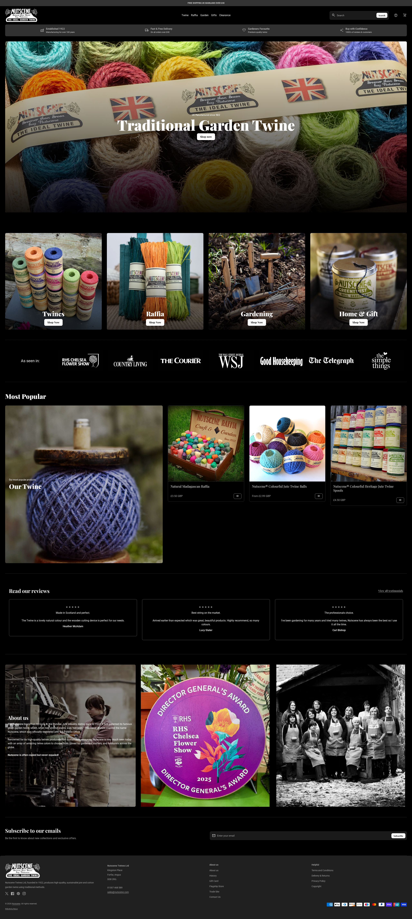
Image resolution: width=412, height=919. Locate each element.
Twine (185, 15)
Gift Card (213, 881)
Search (382, 15)
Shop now (206, 136)
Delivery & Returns (321, 875)
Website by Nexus (11, 909)
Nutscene (16, 904)
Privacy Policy (318, 881)
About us (213, 870)
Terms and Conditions (322, 870)
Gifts (214, 15)
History (213, 875)
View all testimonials (390, 590)
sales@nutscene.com (118, 892)
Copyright (316, 886)
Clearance (224, 15)
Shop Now (358, 322)
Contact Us (214, 897)
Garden (204, 15)
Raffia (194, 15)
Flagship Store (216, 886)
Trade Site (214, 891)
